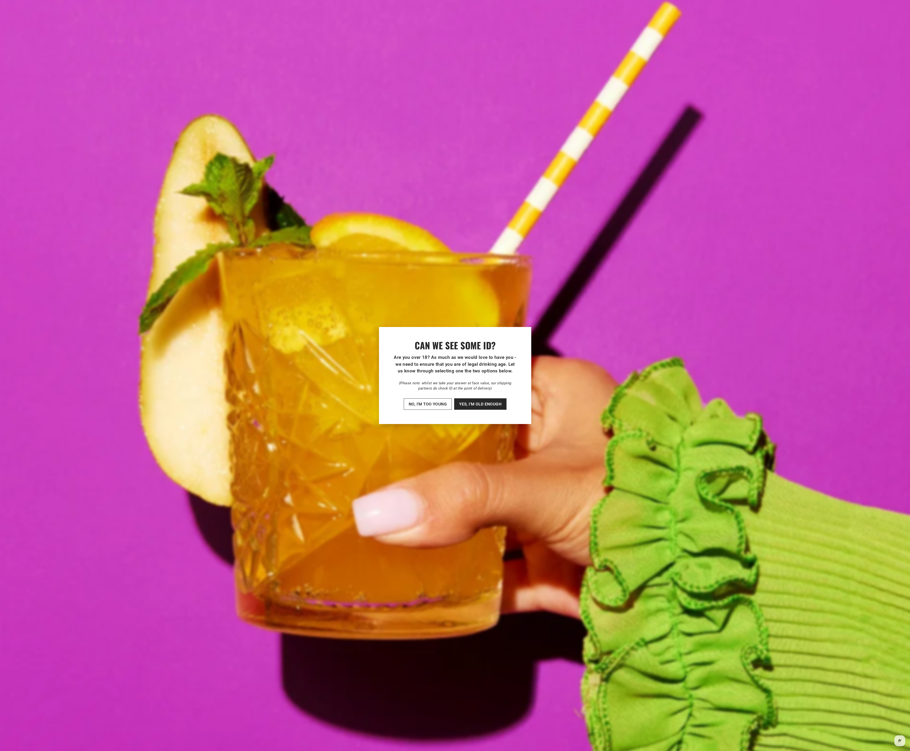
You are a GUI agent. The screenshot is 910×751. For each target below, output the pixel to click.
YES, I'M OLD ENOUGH (480, 404)
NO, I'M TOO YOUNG (427, 404)
